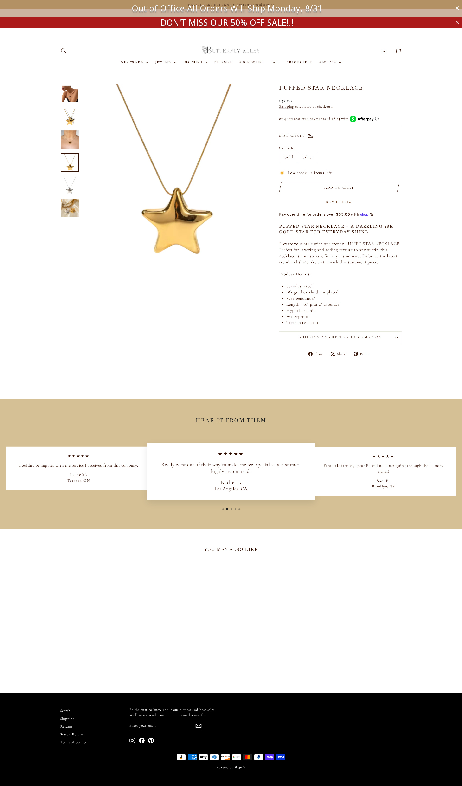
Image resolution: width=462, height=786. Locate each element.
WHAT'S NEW (132, 62)
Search (65, 710)
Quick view (101, 640)
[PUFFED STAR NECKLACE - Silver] (104, 664)
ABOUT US (328, 62)
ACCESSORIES (251, 62)
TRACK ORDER (299, 62)
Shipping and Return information (340, 337)
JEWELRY (164, 62)
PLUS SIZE (223, 62)
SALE (275, 62)
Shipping (286, 106)
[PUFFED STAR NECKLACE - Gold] (97, 664)
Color (286, 148)
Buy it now (339, 202)
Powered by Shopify (231, 767)
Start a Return (71, 734)
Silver (308, 157)
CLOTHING (194, 62)
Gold (288, 157)
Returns (66, 726)
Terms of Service (73, 742)
